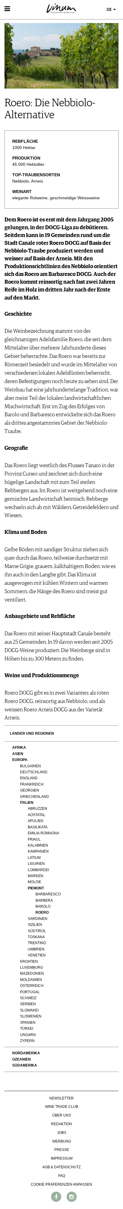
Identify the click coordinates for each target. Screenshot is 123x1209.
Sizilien (35, 925)
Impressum (62, 1158)
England (29, 778)
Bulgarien (30, 766)
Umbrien (36, 949)
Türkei (26, 1028)
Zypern (27, 1041)
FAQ (61, 1176)
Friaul (34, 839)
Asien (17, 754)
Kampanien (38, 851)
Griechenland (34, 797)
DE (110, 10)
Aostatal (36, 815)
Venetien (37, 955)
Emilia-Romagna (43, 833)
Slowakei (29, 1010)
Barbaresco (48, 894)
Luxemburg (31, 967)
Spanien (28, 1022)
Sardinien (37, 919)
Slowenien (30, 1016)
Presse (61, 1150)
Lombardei (38, 870)
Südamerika (24, 1065)
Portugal (30, 992)
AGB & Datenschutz (61, 1167)
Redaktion (61, 1124)
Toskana (36, 937)
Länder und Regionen (32, 733)
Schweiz (28, 998)
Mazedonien (32, 973)
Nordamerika (26, 1053)
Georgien (29, 790)
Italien (26, 803)
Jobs (61, 1133)
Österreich (32, 986)
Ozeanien (21, 1059)
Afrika (19, 747)
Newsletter (61, 1098)
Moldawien (31, 980)
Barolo (43, 906)
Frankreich (32, 784)
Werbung (61, 1141)
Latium (34, 858)
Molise (34, 882)
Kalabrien (38, 845)
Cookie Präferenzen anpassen (61, 1184)
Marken (35, 876)
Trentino (37, 943)
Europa (19, 760)
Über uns (61, 1115)
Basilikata (37, 827)
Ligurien (36, 864)
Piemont (36, 888)
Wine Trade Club (61, 1107)
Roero (42, 912)
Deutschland (33, 772)
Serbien (28, 1004)
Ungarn (28, 1035)
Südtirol (37, 931)
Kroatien (29, 961)
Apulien (35, 821)
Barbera (44, 900)
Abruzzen (37, 808)
